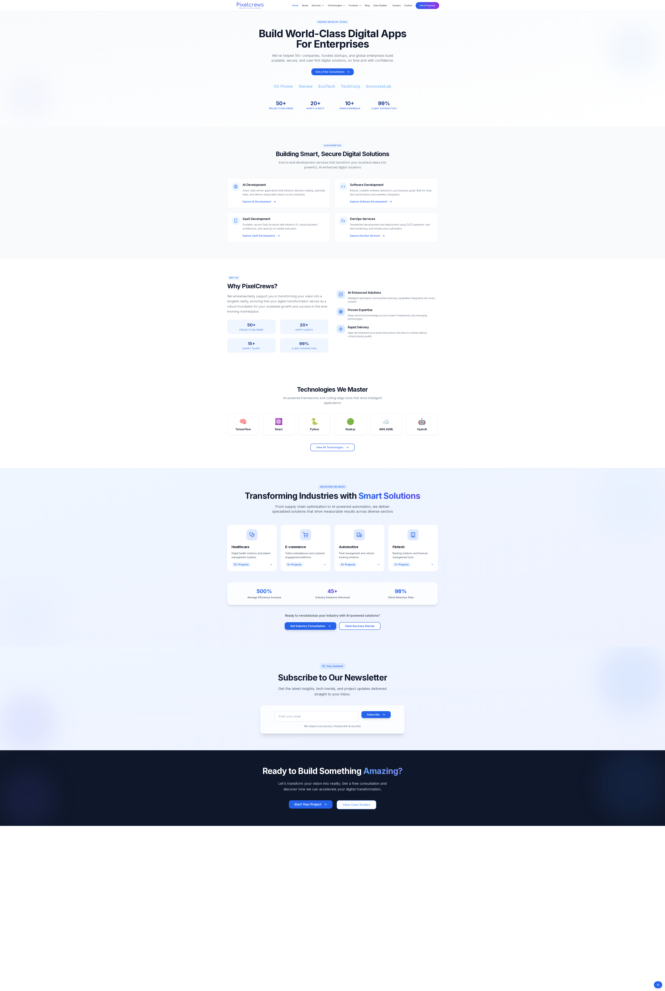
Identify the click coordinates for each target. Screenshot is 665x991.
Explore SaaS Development (259, 235)
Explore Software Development (368, 201)
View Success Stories (360, 626)
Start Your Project (307, 804)
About (305, 5)
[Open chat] (658, 984)
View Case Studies (356, 805)
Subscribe (373, 714)
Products (353, 5)
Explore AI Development (257, 201)
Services (316, 5)
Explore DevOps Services (365, 235)
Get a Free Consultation (330, 71)
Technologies (335, 5)
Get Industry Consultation (307, 626)
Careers (396, 5)
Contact (408, 5)
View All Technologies (329, 447)
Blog (367, 5)
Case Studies (380, 5)
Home (295, 5)
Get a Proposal (427, 5)
